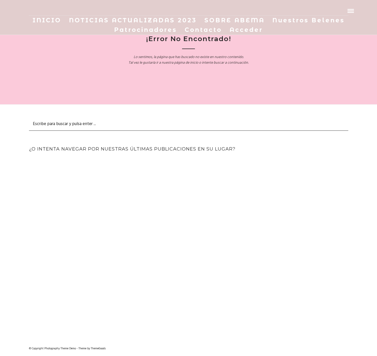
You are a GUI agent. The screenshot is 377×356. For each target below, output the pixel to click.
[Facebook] (25, 10)
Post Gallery (79, 168)
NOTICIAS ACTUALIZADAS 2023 (133, 20)
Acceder (246, 29)
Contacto (203, 29)
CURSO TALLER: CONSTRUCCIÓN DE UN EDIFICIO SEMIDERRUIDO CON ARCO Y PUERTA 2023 (180, 182)
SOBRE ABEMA (234, 20)
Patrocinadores (145, 29)
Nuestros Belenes (308, 20)
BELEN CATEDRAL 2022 (282, 175)
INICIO (47, 20)
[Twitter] (32, 10)
